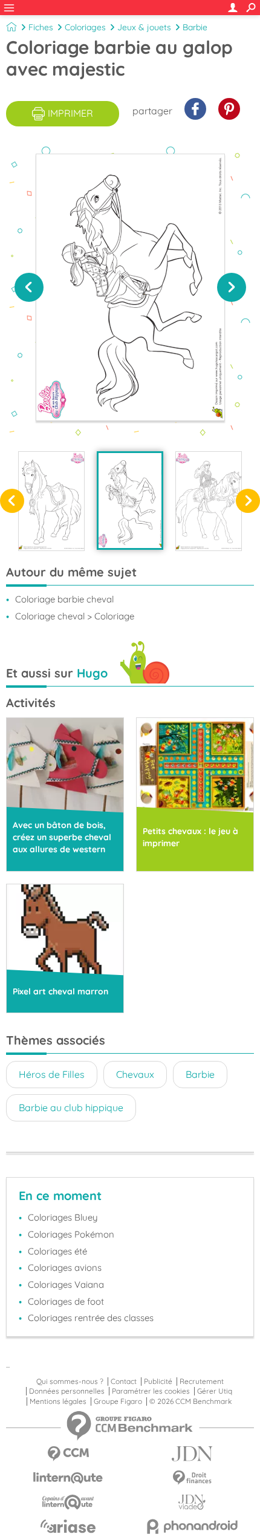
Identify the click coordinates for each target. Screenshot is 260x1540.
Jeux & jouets (144, 27)
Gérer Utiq (214, 1391)
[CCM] (68, 1453)
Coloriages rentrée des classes (91, 1317)
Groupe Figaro (118, 1401)
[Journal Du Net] (192, 1453)
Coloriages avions (65, 1267)
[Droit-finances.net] (192, 1478)
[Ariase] (68, 1526)
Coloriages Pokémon (71, 1234)
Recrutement (202, 1381)
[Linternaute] (68, 1478)
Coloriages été (57, 1251)
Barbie (195, 27)
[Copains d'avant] (68, 1502)
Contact (124, 1381)
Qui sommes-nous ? (69, 1381)
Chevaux (135, 1074)
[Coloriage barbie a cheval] (208, 500)
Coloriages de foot (66, 1301)
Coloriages (85, 27)
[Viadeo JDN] (192, 1502)
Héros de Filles (52, 1074)
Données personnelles (67, 1391)
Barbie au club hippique (71, 1107)
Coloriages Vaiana (66, 1284)
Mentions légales (58, 1401)
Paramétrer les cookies (151, 1391)
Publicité (158, 1381)
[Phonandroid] (192, 1526)
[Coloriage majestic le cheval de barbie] (51, 500)
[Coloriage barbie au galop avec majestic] (130, 500)
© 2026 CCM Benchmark (190, 1401)
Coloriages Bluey (63, 1217)
